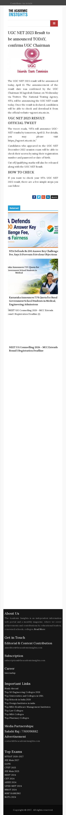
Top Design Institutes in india (20, 703)
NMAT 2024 (11, 789)
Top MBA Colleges (14, 714)
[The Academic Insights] (25, 13)
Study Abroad (11, 688)
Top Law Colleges (14, 710)
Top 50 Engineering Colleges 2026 (22, 692)
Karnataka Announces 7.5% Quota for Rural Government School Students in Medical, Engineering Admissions (33, 301)
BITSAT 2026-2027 (14, 756)
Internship (10, 673)
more (54, 197)
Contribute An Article (21, 3)
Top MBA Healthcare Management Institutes (27, 707)
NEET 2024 (10, 775)
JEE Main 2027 (12, 760)
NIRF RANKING (13, 793)
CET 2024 (9, 778)
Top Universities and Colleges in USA (24, 695)
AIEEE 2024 (10, 782)
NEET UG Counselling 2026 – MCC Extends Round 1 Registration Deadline (33, 349)
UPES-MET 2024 (13, 786)
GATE (8, 763)
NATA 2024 (10, 797)
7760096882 (29, 731)
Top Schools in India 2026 (18, 699)
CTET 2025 (10, 767)
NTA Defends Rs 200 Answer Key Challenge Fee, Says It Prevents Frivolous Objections (33, 253)
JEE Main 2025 (12, 771)
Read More (39, 629)
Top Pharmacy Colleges (17, 718)
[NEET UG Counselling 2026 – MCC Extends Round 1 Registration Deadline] (33, 326)
